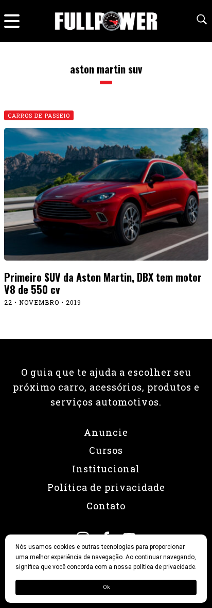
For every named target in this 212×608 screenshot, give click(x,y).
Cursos (106, 450)
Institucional (106, 469)
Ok (106, 587)
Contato (106, 506)
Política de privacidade (106, 487)
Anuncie (106, 432)
